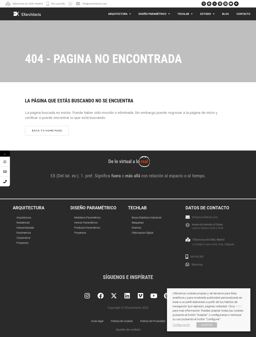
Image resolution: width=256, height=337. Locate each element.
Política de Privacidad (152, 321)
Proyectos (22, 242)
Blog (225, 13)
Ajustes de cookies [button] (128, 329)
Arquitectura (117, 13)
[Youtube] (231, 3)
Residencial (23, 222)
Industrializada (25, 227)
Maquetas (138, 222)
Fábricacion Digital (142, 232)
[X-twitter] (214, 3)
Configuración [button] (181, 324)
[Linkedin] (220, 3)
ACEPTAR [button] (206, 325)
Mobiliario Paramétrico (87, 217)
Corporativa (23, 237)
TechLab (183, 13)
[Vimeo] (225, 3)
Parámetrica (23, 232)
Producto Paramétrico (87, 227)
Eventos (136, 227)
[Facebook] (209, 3)
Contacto (243, 13)
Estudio (205, 13)
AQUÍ (238, 306)
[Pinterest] (236, 3)
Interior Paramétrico (86, 222)
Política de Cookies (122, 321)
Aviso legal (97, 321)
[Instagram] (203, 3)
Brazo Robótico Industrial (146, 217)
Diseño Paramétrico (152, 13)
